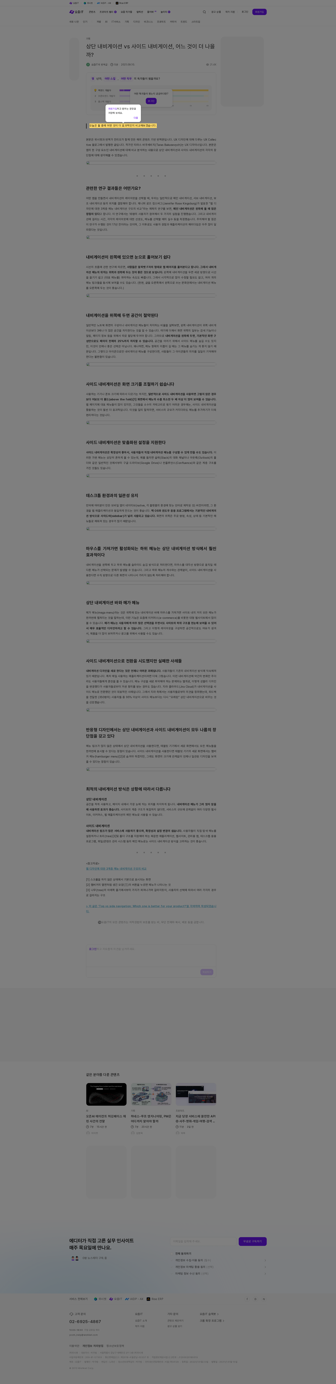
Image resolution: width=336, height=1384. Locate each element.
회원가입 (112, 108)
